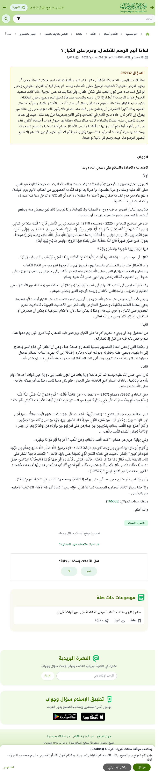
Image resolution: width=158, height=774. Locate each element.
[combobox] (87, 19)
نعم (89, 571)
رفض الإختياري (117, 767)
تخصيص (8, 767)
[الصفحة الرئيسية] (147, 34)
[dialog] (77, 759)
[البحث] (6, 18)
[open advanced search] (19, 19)
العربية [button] (16, 7)
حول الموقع (104, 736)
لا (69, 571)
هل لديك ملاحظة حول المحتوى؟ (79, 544)
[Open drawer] (4, 7)
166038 (112, 502)
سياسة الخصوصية (58, 736)
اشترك (47, 675)
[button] (136, 621)
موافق (142, 767)
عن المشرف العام (83, 736)
